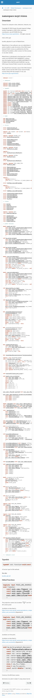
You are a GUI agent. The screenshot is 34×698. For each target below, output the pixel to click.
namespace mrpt (27, 8)
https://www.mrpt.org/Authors (10, 34)
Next (28, 683)
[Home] (2, 8)
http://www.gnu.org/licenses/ (10, 73)
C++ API (7, 8)
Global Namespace (16, 8)
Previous (6, 683)
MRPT (18, 2)
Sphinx (10, 693)
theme (18, 693)
